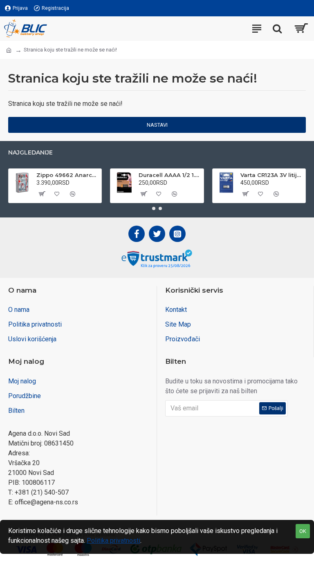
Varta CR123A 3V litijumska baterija (271, 175)
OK (302, 531)
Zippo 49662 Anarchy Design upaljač (67, 175)
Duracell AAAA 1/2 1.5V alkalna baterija (170, 175)
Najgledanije (30, 152)
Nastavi (157, 125)
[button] (153, 208)
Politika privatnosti (113, 540)
